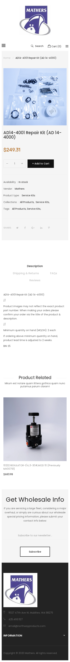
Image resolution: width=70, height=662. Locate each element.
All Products (27, 202)
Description (35, 266)
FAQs (53, 273)
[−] (7, 164)
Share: (7, 227)
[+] (22, 164)
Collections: (10, 202)
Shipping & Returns (26, 273)
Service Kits (42, 202)
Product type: (11, 195)
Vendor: (7, 188)
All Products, (19, 209)
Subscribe (35, 551)
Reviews (34, 280)
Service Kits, (34, 209)
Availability (9, 182)
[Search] (67, 46)
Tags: (6, 209)
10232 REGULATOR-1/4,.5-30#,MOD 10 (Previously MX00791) (31, 467)
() (56, 46)
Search (39, 45)
